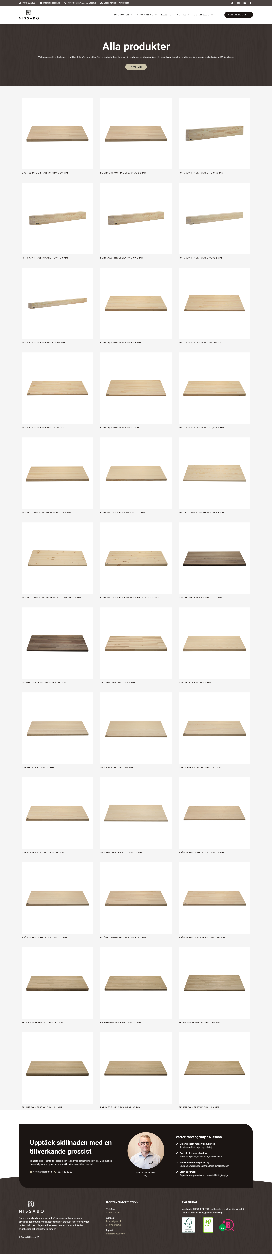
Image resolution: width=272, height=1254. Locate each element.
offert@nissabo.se (224, 57)
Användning (145, 14)
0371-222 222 (113, 1212)
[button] (232, 3)
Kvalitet (167, 14)
